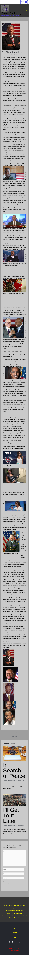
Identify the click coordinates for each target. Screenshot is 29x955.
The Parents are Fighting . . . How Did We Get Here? (14, 908)
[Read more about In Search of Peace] (14, 753)
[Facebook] (12, 942)
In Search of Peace (14, 770)
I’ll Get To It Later (11, 815)
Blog (12, 54)
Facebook (14, 932)
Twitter (14, 934)
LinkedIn (14, 935)
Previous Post (14, 732)
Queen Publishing (11, 13)
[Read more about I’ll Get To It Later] (14, 800)
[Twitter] (19, 942)
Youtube (15, 937)
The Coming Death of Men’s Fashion (14, 910)
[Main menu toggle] (26, 10)
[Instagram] (9, 942)
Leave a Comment (6, 54)
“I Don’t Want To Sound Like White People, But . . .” (14, 905)
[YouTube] (16, 942)
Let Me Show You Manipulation (14, 913)
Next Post (14, 736)
